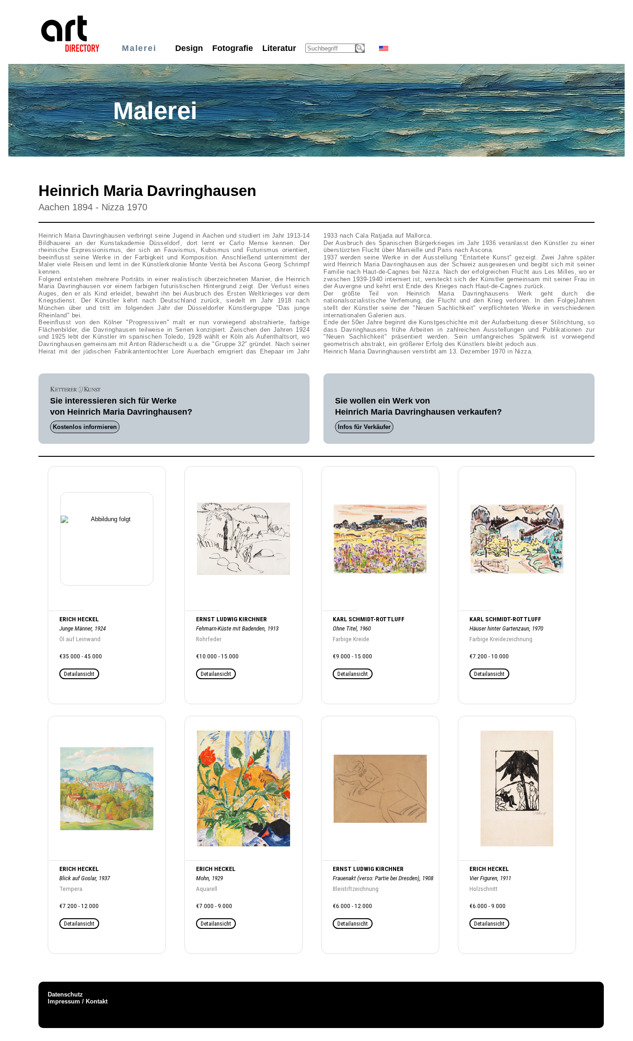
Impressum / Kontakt (78, 1001)
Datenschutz (65, 994)
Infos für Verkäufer (364, 426)
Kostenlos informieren (85, 426)
